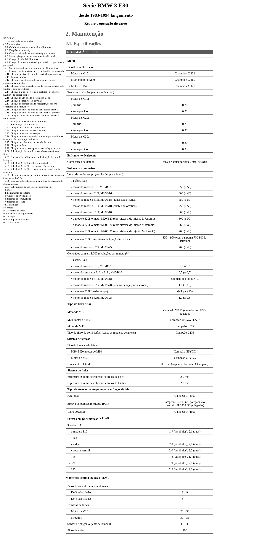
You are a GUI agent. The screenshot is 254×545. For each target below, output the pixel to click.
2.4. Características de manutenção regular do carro (30, 53)
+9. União (8, 207)
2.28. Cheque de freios (16, 145)
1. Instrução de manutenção (19, 41)
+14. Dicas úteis (11, 222)
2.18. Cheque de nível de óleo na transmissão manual (31, 109)
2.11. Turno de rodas (15, 77)
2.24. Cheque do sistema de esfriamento (25, 130)
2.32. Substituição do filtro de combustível (26, 163)
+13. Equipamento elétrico (16, 219)
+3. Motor (8, 189)
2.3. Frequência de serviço (18, 50)
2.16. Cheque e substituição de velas (23, 100)
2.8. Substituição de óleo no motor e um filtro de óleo (32, 68)
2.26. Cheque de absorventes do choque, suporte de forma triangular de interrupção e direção (33, 138)
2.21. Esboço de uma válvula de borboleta (26, 121)
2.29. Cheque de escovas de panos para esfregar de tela (32, 148)
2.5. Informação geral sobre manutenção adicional (30, 56)
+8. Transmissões (11, 204)
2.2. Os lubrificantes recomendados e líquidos (28, 47)
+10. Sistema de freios (14, 210)
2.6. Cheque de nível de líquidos (21, 59)
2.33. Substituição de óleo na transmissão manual (29, 166)
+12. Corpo (9, 216)
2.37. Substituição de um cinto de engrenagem (28, 186)
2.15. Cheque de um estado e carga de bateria (27, 97)
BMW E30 (8, 38)
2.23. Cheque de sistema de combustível (25, 127)
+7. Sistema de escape (14, 201)
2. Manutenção (12, 44)
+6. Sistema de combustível (17, 198)
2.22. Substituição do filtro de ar (21, 124)
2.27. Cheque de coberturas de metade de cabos (28, 142)
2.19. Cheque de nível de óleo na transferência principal (33, 112)
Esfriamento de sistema (18, 192)
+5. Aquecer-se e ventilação (17, 195)
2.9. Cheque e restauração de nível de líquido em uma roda (34, 71)
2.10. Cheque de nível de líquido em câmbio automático (33, 74)
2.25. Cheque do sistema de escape (22, 133)
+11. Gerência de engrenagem (18, 213)
